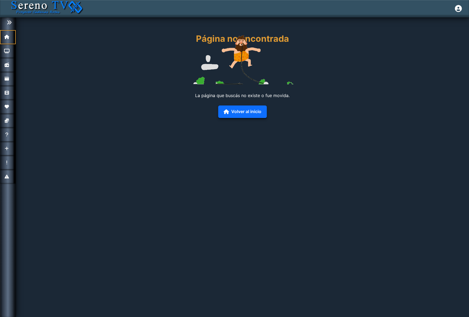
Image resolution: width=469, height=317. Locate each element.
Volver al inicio (246, 111)
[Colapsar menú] (8, 22)
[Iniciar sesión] (458, 9)
